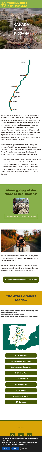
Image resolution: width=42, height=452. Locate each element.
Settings (24, 448)
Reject (15, 448)
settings (24, 444)
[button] (33, 4)
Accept (6, 448)
